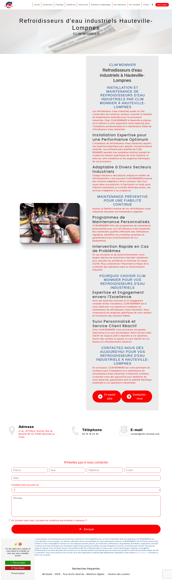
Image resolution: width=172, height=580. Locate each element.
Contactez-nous (140, 396)
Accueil (37, 5)
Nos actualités (134, 5)
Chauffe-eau (71, 5)
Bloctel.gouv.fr (142, 553)
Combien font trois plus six (25, 484)
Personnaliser (18, 573)
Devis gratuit (162, 5)
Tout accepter (18, 563)
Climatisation (48, 5)
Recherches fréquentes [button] (86, 568)
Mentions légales (95, 574)
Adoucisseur (83, 5)
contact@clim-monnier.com (145, 434)
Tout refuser (19, 568)
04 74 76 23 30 (90, 434)
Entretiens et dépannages (101, 5)
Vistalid (48, 574)
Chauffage (59, 5)
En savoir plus (109, 396)
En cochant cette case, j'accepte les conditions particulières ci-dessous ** (49, 520)
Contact (146, 5)
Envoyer (89, 529)
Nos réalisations (120, 5)
